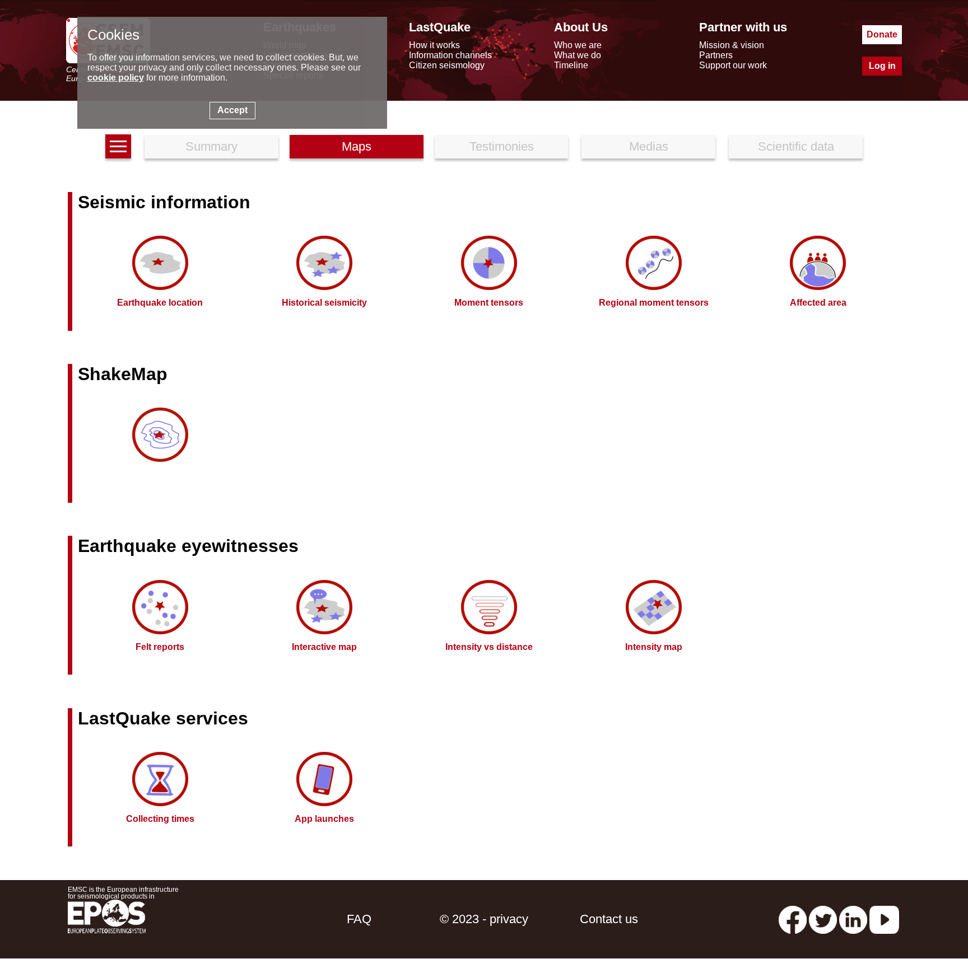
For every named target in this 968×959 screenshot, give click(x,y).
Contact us (609, 919)
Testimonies (501, 146)
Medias (648, 146)
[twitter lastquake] (823, 919)
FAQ (359, 919)
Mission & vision (731, 45)
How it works (434, 45)
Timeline (571, 65)
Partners (716, 55)
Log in (882, 66)
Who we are (578, 45)
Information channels (450, 55)
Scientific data (796, 146)
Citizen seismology (447, 65)
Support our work (733, 65)
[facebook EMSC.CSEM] (793, 919)
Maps (356, 146)
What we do (577, 55)
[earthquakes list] (118, 146)
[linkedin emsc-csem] (853, 919)
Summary (211, 146)
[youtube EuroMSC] (884, 919)
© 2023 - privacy (484, 919)
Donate (882, 34)
